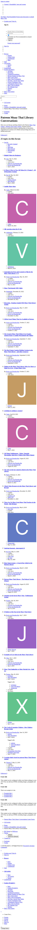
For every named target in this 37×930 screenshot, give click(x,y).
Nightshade (9, 291)
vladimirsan (9, 232)
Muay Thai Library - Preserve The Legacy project (18, 125)
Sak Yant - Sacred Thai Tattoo (16, 80)
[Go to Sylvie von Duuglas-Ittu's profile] (15, 327)
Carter (7, 414)
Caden (8, 190)
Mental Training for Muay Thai (16, 76)
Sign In (10, 40)
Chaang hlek (11, 543)
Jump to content (5, 1)
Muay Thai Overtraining (14, 79)
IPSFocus (15, 831)
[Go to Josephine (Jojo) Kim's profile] (14, 751)
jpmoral (10, 406)
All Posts (10, 71)
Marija (8, 475)
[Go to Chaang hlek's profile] (22, 541)
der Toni (8, 551)
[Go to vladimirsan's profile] (22, 265)
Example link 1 (8, 793)
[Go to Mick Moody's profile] (12, 180)
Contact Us (7, 838)
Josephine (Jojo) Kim (13, 752)
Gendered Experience (13, 74)
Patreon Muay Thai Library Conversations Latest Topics (19, 819)
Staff (5, 61)
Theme (6, 833)
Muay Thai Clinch (13, 77)
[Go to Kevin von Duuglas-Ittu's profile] (15, 163)
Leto (7, 159)
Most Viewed (11, 149)
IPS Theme (7, 831)
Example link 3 (8, 796)
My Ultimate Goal (12, 87)
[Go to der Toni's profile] (11, 556)
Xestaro (8, 600)
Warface (10, 88)
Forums (10, 55)
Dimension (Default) (13, 836)
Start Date (10, 147)
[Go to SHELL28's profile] (11, 496)
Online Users (11, 57)
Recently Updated (12, 144)
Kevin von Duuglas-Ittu (14, 165)
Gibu (7, 658)
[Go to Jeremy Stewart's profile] (22, 648)
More (9, 60)
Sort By (6, 142)
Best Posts (10, 73)
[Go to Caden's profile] (22, 222)
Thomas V (9, 762)
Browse (6, 54)
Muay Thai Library (9, 91)
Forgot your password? (14, 43)
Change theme (5, 928)
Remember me (11, 37)
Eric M (8, 175)
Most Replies (11, 150)
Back (9, 861)
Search (9, 65)
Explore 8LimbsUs (9, 69)
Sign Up (6, 46)
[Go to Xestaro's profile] (22, 721)
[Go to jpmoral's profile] (22, 404)
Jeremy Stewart (12, 649)
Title (9, 145)
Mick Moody (11, 181)
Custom (10, 152)
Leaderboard (11, 58)
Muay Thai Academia (13, 85)
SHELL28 (10, 497)
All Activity (7, 63)
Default (10, 834)
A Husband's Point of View (15, 84)
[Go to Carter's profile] (22, 447)
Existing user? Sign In (10, 21)
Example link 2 (8, 795)
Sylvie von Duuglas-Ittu (12, 277)
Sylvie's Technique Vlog (14, 82)
